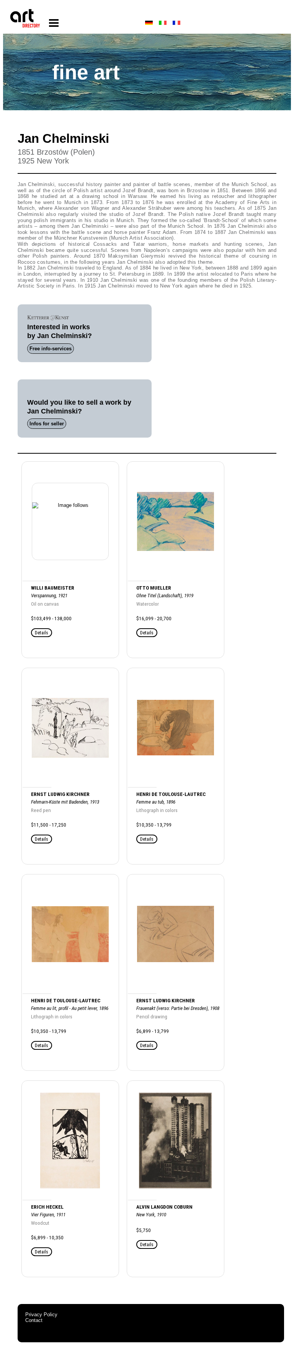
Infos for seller (46, 423)
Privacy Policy (41, 1314)
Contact (33, 1320)
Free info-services (50, 348)
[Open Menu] (54, 23)
